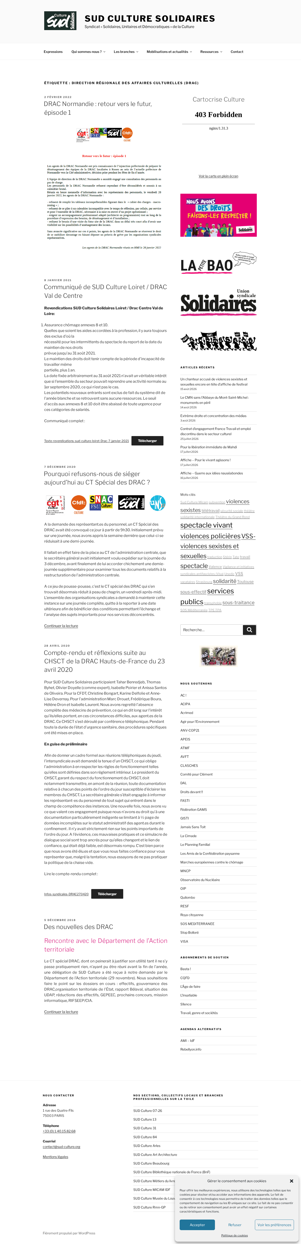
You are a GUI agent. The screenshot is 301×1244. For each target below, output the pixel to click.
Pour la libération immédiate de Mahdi (208, 447)
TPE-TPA (215, 610)
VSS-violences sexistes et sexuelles (218, 545)
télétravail (211, 510)
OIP (183, 888)
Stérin (227, 557)
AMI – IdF (187, 1041)
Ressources (209, 52)
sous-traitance (238, 602)
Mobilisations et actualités (167, 52)
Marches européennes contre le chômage (211, 862)
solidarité (224, 581)
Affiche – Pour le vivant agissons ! (205, 460)
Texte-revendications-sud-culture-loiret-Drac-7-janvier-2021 (86, 441)
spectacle (194, 565)
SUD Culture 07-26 (147, 1111)
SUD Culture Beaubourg (151, 1163)
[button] (291, 1181)
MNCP (185, 871)
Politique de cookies (234, 1235)
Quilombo (187, 897)
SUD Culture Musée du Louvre (156, 1198)
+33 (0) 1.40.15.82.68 (59, 1131)
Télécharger (147, 441)
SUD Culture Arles (146, 1146)
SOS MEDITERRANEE (197, 924)
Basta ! (185, 969)
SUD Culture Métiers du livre (154, 1181)
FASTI (185, 801)
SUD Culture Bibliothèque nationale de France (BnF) (171, 1172)
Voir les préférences (274, 1225)
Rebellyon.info (190, 1049)
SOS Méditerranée (194, 610)
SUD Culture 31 (144, 1128)
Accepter (197, 1225)
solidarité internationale (197, 517)
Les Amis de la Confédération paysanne (210, 853)
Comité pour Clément (196, 774)
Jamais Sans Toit (193, 827)
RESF (184, 906)
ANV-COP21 (189, 730)
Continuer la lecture (61, 626)
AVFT (184, 757)
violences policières (210, 536)
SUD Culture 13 (144, 1119)
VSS (239, 573)
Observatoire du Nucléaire (200, 880)
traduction (214, 557)
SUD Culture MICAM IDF (151, 1190)
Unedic (229, 574)
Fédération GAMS (193, 809)
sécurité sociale (231, 511)
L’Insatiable (188, 995)
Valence (215, 567)
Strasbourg (204, 582)
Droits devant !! (191, 792)
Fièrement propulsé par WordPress (69, 1233)
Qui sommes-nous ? (86, 52)
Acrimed (186, 713)
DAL (183, 783)
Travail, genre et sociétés (199, 1013)
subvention (217, 502)
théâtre (249, 511)
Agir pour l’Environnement (199, 722)
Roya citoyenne (191, 915)
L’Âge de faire (190, 986)
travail (245, 557)
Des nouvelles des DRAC (78, 926)
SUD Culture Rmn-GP (149, 1207)
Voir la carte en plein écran (218, 176)
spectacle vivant (206, 525)
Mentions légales (55, 1157)
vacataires (187, 582)
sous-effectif (193, 591)
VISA (184, 941)
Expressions (53, 52)
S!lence (185, 1004)
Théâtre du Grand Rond (232, 517)
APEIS (185, 739)
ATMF (185, 748)
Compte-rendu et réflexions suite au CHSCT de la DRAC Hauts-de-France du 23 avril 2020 (104, 661)
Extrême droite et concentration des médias (213, 416)
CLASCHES (189, 766)
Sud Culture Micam (194, 502)
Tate (236, 557)
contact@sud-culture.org (61, 1147)
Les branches (124, 52)
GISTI (184, 818)
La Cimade (188, 836)
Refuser (235, 1225)
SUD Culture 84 (145, 1137)
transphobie (213, 603)
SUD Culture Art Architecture (155, 1155)
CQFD (185, 978)
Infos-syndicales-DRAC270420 (66, 894)
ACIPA (185, 704)
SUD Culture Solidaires (150, 18)
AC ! (183, 695)
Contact (237, 52)
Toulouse (245, 581)
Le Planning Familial (195, 844)
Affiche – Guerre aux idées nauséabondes (211, 473)
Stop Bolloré (189, 932)
